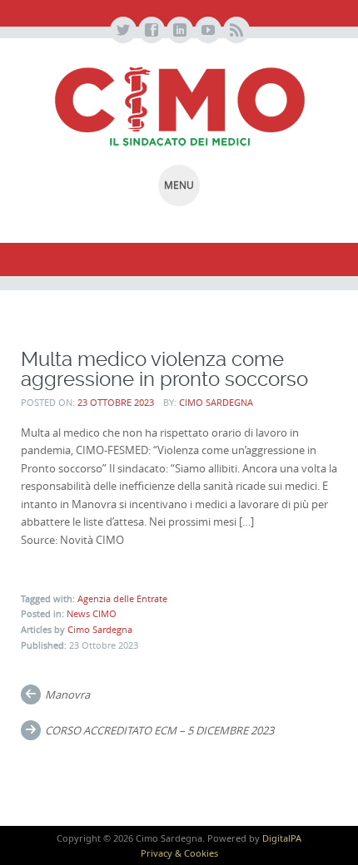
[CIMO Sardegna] (179, 106)
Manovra (67, 694)
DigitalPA (281, 838)
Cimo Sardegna (216, 402)
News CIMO (92, 613)
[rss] (235, 31)
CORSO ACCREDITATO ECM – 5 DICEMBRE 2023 (159, 730)
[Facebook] (151, 31)
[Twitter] (122, 31)
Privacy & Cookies (179, 853)
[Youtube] (207, 31)
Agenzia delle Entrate (122, 598)
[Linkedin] (179, 31)
